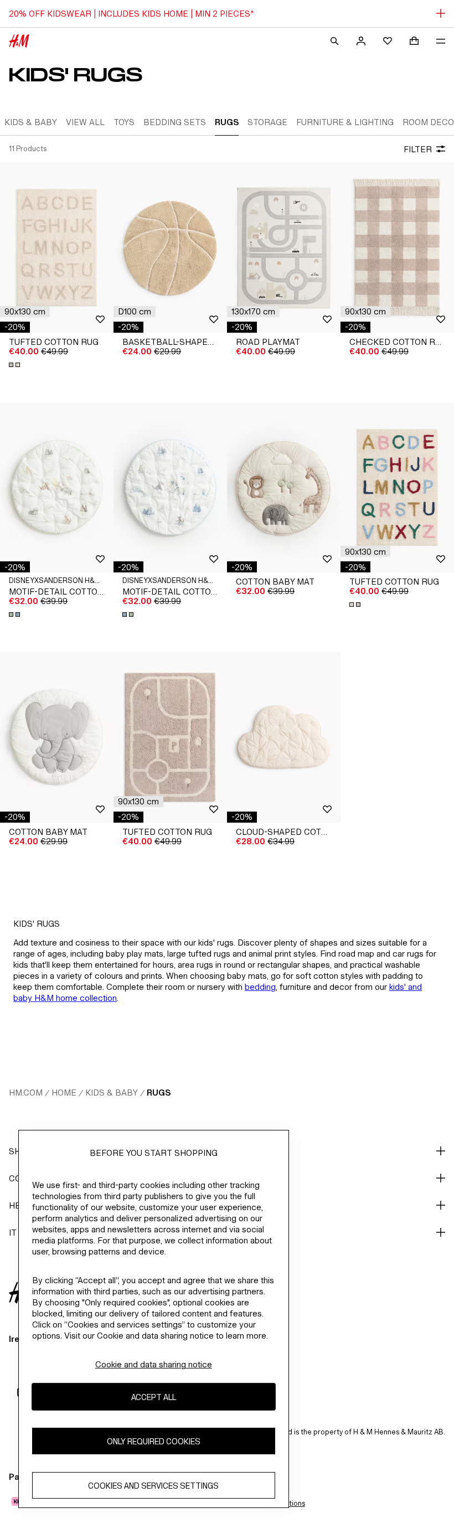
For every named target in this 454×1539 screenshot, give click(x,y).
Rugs (159, 1092)
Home (63, 1092)
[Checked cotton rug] (397, 247)
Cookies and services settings (153, 1485)
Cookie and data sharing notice (153, 1364)
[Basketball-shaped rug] (170, 247)
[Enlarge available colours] (15, 364)
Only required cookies (153, 1441)
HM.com (26, 1092)
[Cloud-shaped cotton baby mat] (284, 737)
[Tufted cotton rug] (57, 247)
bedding (260, 986)
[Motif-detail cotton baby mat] (57, 487)
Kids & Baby (111, 1092)
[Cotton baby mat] (284, 487)
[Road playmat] (284, 247)
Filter (418, 149)
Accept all (153, 1397)
